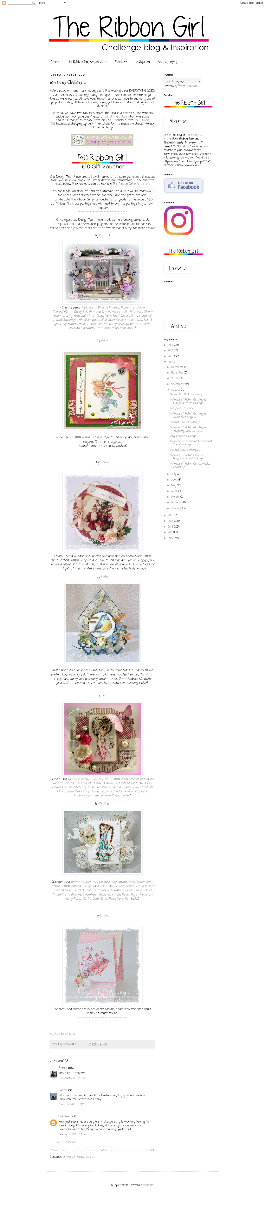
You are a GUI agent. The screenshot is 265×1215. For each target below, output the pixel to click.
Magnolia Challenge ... (183, 408)
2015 (171, 362)
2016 (171, 356)
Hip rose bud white (81, 316)
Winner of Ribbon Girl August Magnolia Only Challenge (188, 401)
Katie (104, 576)
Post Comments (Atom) (80, 1157)
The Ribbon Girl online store (131, 184)
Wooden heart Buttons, (77, 890)
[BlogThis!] (94, 1044)
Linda (104, 695)
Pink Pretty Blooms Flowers (100, 307)
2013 (171, 521)
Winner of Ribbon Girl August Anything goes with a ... (188, 429)
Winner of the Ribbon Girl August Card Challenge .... (191, 443)
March (175, 497)
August (176, 390)
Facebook (121, 61)
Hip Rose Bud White (96, 787)
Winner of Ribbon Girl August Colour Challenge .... (188, 415)
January (176, 508)
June (174, 480)
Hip (98, 311)
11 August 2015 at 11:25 (72, 1105)
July (174, 474)
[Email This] (90, 1044)
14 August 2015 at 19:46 (73, 1135)
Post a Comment (65, 1142)
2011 (170, 532)
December (177, 367)
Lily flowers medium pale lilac (81, 324)
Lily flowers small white (118, 311)
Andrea (104, 915)
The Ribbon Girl (195, 135)
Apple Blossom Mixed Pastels (126, 783)
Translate (191, 86)
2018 (171, 345)
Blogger (148, 1185)
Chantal (104, 235)
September (178, 384)
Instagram (143, 61)
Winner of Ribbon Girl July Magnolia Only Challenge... (187, 457)
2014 (171, 515)
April (174, 491)
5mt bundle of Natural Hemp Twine (118, 890)
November (177, 373)
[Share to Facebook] (101, 1044)
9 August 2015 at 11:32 (72, 1078)
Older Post (148, 1150)
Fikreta (63, 1068)
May (174, 486)
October (176, 378)
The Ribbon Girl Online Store (87, 61)
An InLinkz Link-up (62, 1034)
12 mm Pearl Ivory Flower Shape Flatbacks (93, 791)
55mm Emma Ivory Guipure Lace (94, 882)
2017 (171, 351)
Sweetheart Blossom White (101, 894)
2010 (171, 538)
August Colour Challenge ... (186, 422)
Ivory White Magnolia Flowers (84, 783)
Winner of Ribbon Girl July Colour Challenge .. (191, 465)
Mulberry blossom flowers (122, 324)
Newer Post (58, 1150)
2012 (171, 527)
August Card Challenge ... (185, 450)
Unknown (64, 1117)
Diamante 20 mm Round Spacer (108, 795)
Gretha (105, 804)
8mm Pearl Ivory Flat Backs (118, 898)
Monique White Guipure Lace (88, 779)
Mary (105, 462)
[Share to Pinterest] (105, 1044)
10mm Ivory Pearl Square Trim (116, 316)
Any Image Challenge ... (184, 436)
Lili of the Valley (116, 116)
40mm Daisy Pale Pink (79, 311)
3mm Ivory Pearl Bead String (115, 328)
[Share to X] (97, 1044)
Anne (104, 340)
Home (55, 61)
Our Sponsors (168, 61)
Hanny (63, 1090)
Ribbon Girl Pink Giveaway (186, 395)
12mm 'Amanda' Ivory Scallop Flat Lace (87, 886)
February (177, 503)
